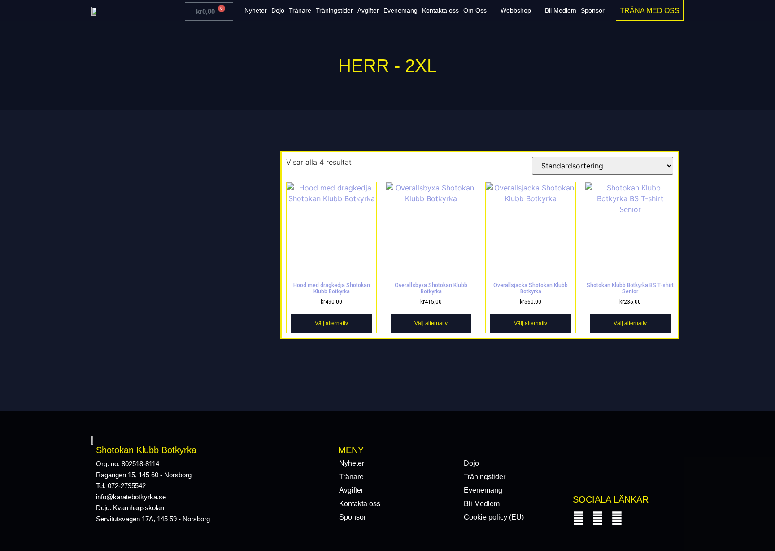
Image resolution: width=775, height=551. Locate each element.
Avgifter (368, 10)
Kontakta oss (440, 10)
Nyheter (255, 10)
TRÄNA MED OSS (649, 10)
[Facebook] (578, 518)
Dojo (277, 10)
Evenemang (400, 10)
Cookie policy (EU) (494, 517)
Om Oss (475, 10)
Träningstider (334, 10)
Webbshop (516, 10)
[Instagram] (597, 518)
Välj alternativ (331, 323)
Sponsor (593, 10)
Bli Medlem (560, 10)
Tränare (300, 10)
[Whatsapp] (617, 518)
